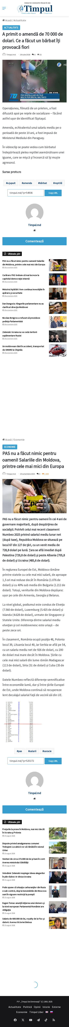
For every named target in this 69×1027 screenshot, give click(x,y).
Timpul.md (11, 54)
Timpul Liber (36, 1012)
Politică (27, 1006)
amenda (27, 183)
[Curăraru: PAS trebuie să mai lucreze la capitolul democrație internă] (58, 279)
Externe (56, 1006)
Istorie (46, 1006)
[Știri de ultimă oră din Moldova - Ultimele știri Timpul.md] (35, 8)
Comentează (34, 241)
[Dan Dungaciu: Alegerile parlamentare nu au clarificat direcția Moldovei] (58, 308)
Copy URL (53, 192)
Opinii (37, 1006)
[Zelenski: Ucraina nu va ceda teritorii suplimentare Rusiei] (58, 336)
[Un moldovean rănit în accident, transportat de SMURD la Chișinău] (58, 351)
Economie (21, 1012)
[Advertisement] (34, 395)
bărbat (43, 183)
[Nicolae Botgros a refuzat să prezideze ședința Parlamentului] (58, 322)
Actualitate (19, 20)
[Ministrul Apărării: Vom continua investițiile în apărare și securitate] (58, 294)
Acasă (8, 20)
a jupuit (11, 183)
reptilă (58, 183)
